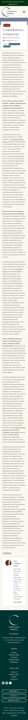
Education (7, 46)
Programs (14, 657)
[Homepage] (9, 12)
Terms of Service (11, 713)
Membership (14, 662)
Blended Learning (14, 44)
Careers (14, 677)
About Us (14, 672)
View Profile (17, 602)
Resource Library (14, 659)
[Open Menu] (24, 12)
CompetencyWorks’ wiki (10, 526)
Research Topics (14, 655)
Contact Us (14, 679)
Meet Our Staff (14, 674)
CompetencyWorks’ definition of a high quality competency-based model (13, 430)
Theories (14, 652)
